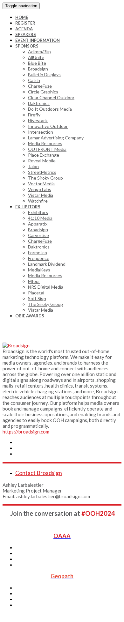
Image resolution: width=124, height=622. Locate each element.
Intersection (40, 132)
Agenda (24, 28)
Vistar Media (40, 195)
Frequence (38, 258)
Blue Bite (37, 63)
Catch (34, 80)
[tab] (68, 472)
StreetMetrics (42, 172)
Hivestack (38, 120)
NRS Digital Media (45, 287)
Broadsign (38, 68)
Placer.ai (36, 292)
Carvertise (38, 235)
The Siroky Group (45, 178)
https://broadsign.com (26, 431)
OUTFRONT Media (47, 149)
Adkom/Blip (39, 51)
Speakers (25, 34)
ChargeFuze (40, 86)
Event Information (37, 40)
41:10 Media (40, 218)
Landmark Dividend (46, 264)
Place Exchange (43, 155)
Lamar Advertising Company (56, 137)
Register (25, 23)
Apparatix (37, 223)
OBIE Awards (29, 315)
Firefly (34, 114)
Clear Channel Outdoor (51, 97)
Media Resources (45, 143)
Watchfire (38, 201)
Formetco (37, 252)
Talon (33, 166)
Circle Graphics (43, 91)
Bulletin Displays (44, 74)
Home (21, 17)
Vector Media (41, 183)
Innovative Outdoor (48, 126)
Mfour (34, 281)
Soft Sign (37, 298)
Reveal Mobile (42, 160)
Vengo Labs (39, 189)
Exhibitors (27, 206)
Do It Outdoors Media (50, 109)
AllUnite (36, 57)
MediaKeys (39, 269)
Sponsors (26, 45)
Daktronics (39, 103)
